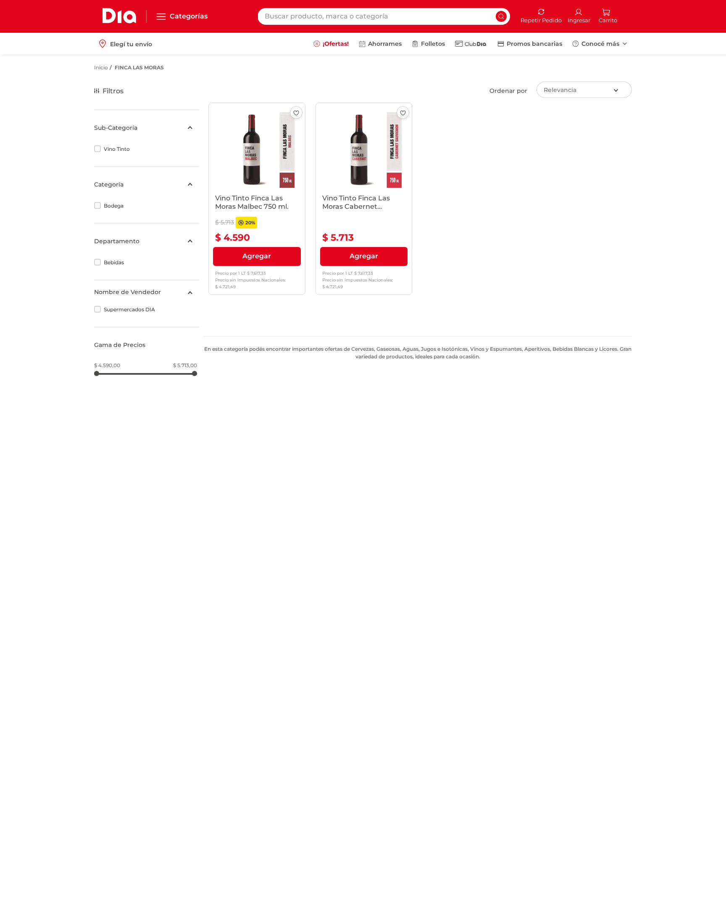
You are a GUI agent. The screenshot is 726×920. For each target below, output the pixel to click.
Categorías (189, 16)
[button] (146, 128)
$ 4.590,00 (107, 365)
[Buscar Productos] (501, 16)
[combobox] (384, 16)
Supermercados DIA (129, 309)
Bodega (114, 205)
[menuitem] (331, 43)
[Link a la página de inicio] (101, 67)
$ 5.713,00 (185, 365)
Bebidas (114, 262)
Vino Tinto (117, 149)
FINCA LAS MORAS (139, 67)
